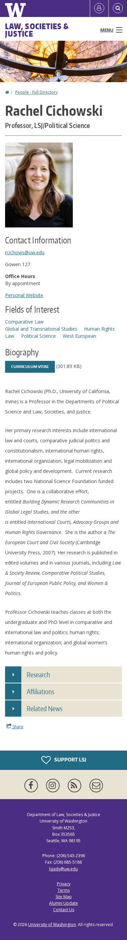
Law (9, 336)
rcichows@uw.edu (24, 252)
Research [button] (38, 674)
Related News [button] (44, 708)
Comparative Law (24, 321)
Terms (64, 890)
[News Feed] (76, 785)
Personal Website (24, 295)
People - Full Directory (36, 92)
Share (17, 727)
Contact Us (63, 910)
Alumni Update (63, 903)
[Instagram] (54, 785)
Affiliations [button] (40, 691)
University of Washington (52, 924)
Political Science (38, 336)
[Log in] (99, 8)
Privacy (63, 884)
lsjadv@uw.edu (63, 869)
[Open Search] (118, 8)
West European (79, 336)
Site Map (64, 897)
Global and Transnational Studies (41, 329)
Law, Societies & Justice (37, 29)
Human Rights (99, 329)
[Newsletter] (96, 785)
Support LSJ (69, 759)
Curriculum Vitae (30, 366)
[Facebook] (32, 785)
